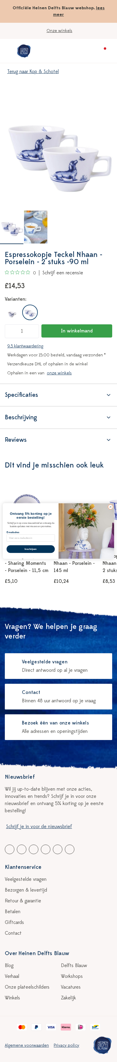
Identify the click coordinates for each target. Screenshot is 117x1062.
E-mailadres (13, 532)
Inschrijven (31, 549)
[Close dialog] (110, 506)
